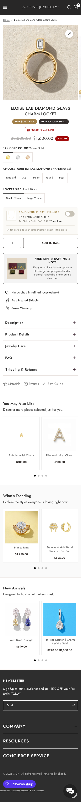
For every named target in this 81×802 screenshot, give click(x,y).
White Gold (18, 157)
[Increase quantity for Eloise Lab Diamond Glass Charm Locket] (18, 243)
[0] (75, 7)
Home (6, 20)
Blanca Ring (21, 548)
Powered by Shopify (54, 774)
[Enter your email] (74, 705)
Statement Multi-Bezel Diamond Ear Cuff (60, 549)
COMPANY (14, 726)
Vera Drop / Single (21, 640)
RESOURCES (16, 741)
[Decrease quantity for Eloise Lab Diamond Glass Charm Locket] (6, 243)
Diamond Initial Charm (59, 455)
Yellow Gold (8, 157)
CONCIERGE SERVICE (26, 756)
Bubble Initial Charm (21, 455)
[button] (70, 791)
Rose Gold (28, 157)
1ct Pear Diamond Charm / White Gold (59, 641)
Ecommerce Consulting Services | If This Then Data (22, 790)
